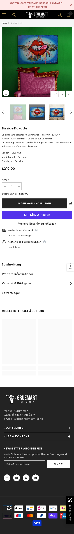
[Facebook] (7, 477)
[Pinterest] (26, 477)
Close (71, 5)
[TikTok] (35, 477)
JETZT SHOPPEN (37, 7)
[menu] (4, 15)
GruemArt (16, 152)
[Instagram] (16, 477)
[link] (19, 368)
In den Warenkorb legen (34, 203)
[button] (62, 94)
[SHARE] (69, 204)
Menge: (5, 179)
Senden (59, 464)
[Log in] (60, 15)
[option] (37, 62)
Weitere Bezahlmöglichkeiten (37, 224)
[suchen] (14, 15)
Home (4, 23)
